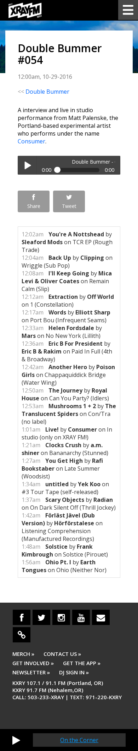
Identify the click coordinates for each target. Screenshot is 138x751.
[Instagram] (61, 617)
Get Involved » (33, 663)
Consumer (31, 141)
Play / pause (27, 165)
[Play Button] (16, 740)
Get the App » (81, 663)
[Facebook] (21, 617)
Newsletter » (31, 672)
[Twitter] (41, 617)
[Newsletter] (101, 617)
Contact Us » (62, 653)
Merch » (23, 653)
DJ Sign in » (74, 672)
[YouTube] (81, 617)
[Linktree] (21, 634)
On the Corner (79, 740)
